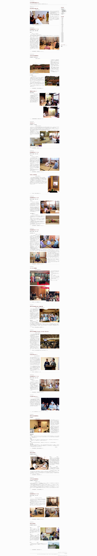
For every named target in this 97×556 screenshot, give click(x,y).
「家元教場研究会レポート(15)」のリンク (40, 51)
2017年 (62, 36)
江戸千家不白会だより (34, 2)
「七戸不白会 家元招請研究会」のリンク (39, 489)
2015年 (62, 37)
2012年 (62, 39)
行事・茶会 (33, 193)
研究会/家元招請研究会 (34, 51)
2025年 (62, 17)
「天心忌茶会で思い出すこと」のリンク (37, 411)
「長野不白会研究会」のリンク (39, 474)
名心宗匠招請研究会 (64, 10)
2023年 (62, 32)
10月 (62, 18)
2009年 (62, 41)
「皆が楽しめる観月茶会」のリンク (37, 193)
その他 (32, 411)
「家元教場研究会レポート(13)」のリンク (40, 225)
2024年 (62, 24)
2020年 (62, 34)
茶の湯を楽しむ (62, 13)
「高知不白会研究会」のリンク (39, 549)
